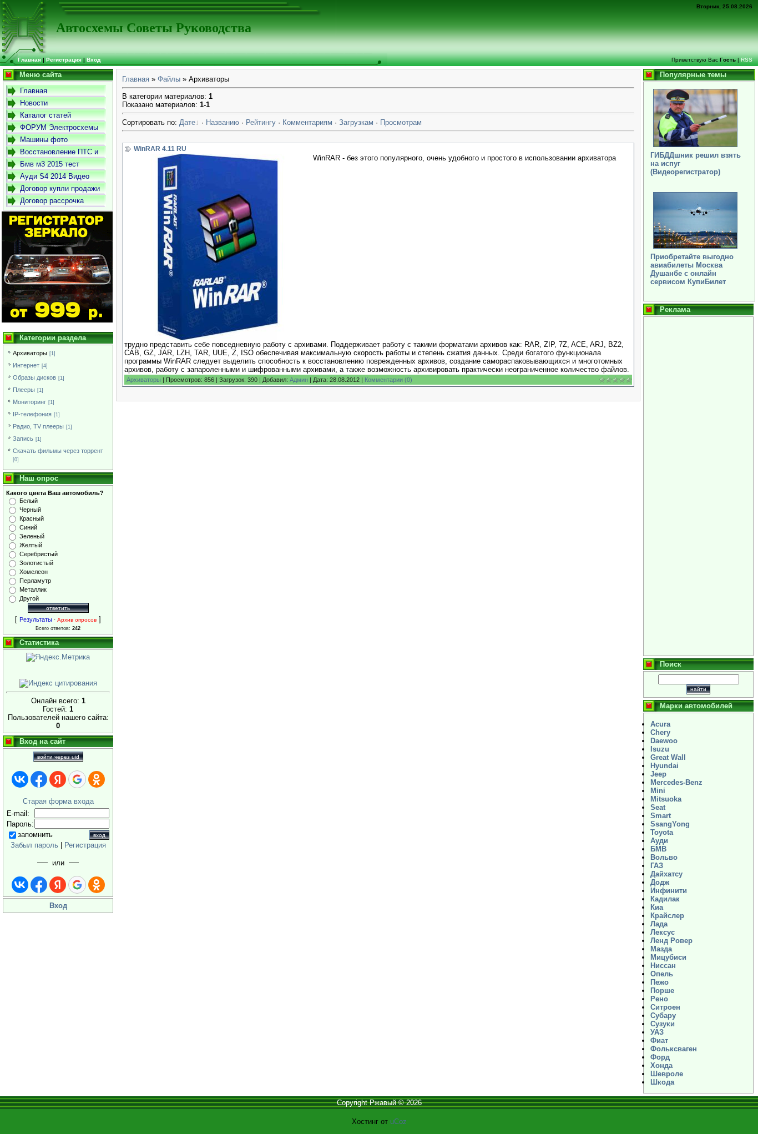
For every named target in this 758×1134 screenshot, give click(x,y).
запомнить (35, 834)
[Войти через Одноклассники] (96, 779)
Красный (31, 518)
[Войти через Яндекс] (57, 779)
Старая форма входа (58, 801)
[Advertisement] (698, 486)
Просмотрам (401, 122)
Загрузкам (356, 122)
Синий (28, 527)
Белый (28, 500)
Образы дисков (34, 377)
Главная (135, 79)
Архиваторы (30, 353)
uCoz (398, 1121)
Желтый (30, 545)
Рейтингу (261, 122)
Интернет (26, 365)
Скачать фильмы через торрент (58, 450)
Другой (29, 598)
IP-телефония (32, 414)
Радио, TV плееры (38, 426)
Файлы (169, 79)
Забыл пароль (34, 845)
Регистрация (64, 60)
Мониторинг (29, 402)
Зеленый (31, 536)
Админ (299, 379)
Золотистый (36, 563)
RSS (746, 60)
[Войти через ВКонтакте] (20, 779)
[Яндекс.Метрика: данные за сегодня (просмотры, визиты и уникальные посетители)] (58, 657)
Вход (93, 60)
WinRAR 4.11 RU (160, 149)
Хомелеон (33, 571)
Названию (222, 122)
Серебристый (38, 554)
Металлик (33, 589)
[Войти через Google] (77, 779)
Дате (187, 122)
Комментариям (307, 122)
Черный (30, 509)
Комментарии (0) (388, 379)
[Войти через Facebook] (39, 779)
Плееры (24, 389)
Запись (23, 438)
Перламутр (35, 580)
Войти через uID (58, 757)
